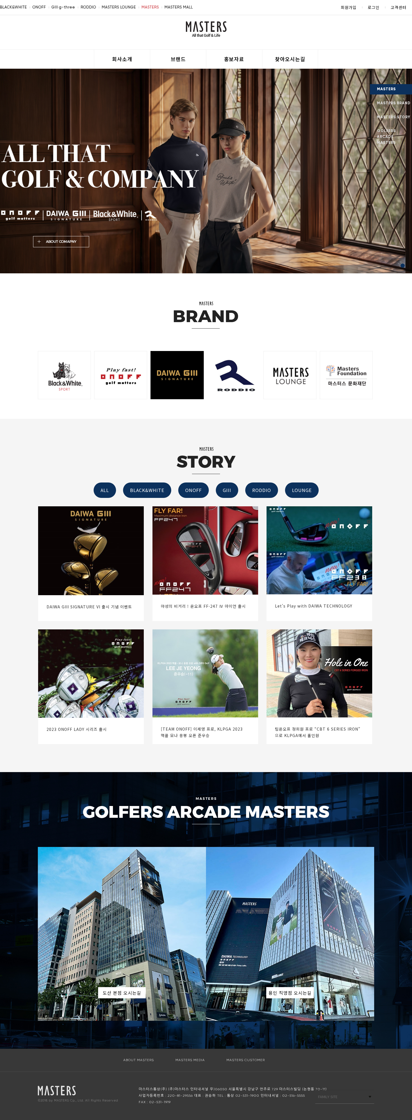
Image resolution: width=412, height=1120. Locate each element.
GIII (227, 490)
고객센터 (398, 7)
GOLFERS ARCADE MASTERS (386, 137)
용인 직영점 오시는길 (290, 992)
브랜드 (178, 59)
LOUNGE (302, 490)
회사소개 (122, 59)
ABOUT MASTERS (138, 1060)
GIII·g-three (63, 7)
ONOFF (39, 7)
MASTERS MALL (179, 7)
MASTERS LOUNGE (119, 7)
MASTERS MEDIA (190, 1060)
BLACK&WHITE (13, 7)
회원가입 (349, 7)
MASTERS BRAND (394, 103)
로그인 (373, 7)
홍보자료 (234, 59)
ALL (105, 490)
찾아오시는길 (290, 59)
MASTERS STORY (393, 117)
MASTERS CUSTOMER (245, 1060)
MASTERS (150, 7)
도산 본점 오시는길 (122, 992)
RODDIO (88, 7)
